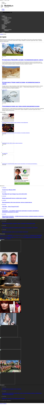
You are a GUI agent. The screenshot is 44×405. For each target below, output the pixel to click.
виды (1, 235)
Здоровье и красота (5, 19)
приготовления (21, 237)
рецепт (1, 238)
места (29, 235)
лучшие (26, 235)
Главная (3, 15)
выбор (6, 235)
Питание (3, 25)
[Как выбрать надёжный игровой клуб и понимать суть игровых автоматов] (8, 131)
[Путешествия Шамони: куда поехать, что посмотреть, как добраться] (10, 371)
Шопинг (3, 27)
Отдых (3, 24)
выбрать (10, 235)
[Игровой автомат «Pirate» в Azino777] (9, 300)
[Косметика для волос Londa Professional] (10, 312)
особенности (33, 235)
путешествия (36, 237)
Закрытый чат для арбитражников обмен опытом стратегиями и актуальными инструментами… (20, 163)
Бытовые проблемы (7, 17)
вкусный (3, 235)
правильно (4, 237)
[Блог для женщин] (6, 7)
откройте (39, 235)
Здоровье (6, 20)
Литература (6, 30)
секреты (6, 238)
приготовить (16, 237)
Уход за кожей (6, 22)
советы (9, 238)
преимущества (10, 237)
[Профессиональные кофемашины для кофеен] (9, 336)
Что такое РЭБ (4, 153)
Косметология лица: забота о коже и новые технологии (12, 143)
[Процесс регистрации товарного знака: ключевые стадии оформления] (8, 121)
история (23, 235)
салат (3, 238)
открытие (1, 237)
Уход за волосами (7, 21)
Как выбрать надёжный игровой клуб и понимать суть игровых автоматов (16, 132)
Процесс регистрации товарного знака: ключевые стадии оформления (15, 122)
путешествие (27, 237)
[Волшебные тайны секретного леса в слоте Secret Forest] (10, 359)
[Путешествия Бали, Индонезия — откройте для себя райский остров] (10, 251)
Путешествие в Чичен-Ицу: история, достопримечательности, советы (22, 59)
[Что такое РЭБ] (8, 152)
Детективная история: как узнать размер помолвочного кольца (20, 106)
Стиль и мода (4, 18)
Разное (3, 28)
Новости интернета (7, 29)
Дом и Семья (4, 16)
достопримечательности (18, 235)
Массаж (5, 23)
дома (13, 235)
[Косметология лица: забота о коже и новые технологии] (8, 142)
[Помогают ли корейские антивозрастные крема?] (8, 324)
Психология (4, 26)
